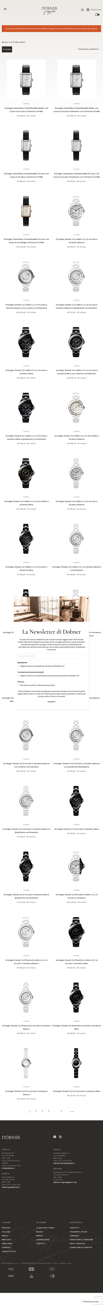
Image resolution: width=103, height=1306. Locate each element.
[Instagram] (60, 1136)
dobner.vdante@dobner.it (64, 1163)
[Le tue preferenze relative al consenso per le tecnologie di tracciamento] (91, 1301)
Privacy (55, 1263)
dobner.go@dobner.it (11, 1187)
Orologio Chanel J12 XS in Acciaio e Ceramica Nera (76, 1091)
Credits (68, 1263)
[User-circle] (88, 10)
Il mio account (96, 9)
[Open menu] (5, 9)
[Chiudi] (87, 598)
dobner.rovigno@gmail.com (65, 1182)
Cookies (62, 1263)
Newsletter (22, 662)
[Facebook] (54, 1136)
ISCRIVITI (51, 701)
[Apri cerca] (82, 9)
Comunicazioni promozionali (31, 672)
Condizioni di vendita (43, 1263)
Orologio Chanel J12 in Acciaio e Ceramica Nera (77, 829)
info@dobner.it (8, 1168)
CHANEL (26, 104)
